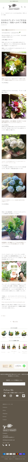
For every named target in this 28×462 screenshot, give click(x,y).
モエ (9, 352)
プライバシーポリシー (23, 456)
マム (19, 352)
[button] (3, 7)
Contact (5, 419)
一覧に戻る (15, 321)
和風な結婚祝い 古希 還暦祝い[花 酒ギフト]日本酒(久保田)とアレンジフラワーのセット (14, 121)
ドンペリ (3, 352)
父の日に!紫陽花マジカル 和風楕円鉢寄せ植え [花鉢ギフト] (13, 200)
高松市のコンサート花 (8, 404)
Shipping (5, 413)
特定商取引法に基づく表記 (20, 458)
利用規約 (6, 458)
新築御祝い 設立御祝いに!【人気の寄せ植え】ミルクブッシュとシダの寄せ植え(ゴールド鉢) (14, 243)
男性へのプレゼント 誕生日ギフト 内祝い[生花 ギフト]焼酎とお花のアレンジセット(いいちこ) (14, 79)
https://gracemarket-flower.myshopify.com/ (13, 302)
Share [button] (4, 315)
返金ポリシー (15, 456)
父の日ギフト (12, 30)
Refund (4, 416)
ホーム (2, 13)
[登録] (23, 383)
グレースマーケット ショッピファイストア (15, 297)
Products (5, 407)
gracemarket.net (8, 456)
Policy (4, 410)
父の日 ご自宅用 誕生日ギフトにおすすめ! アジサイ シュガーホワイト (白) (13, 162)
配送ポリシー (11, 458)
